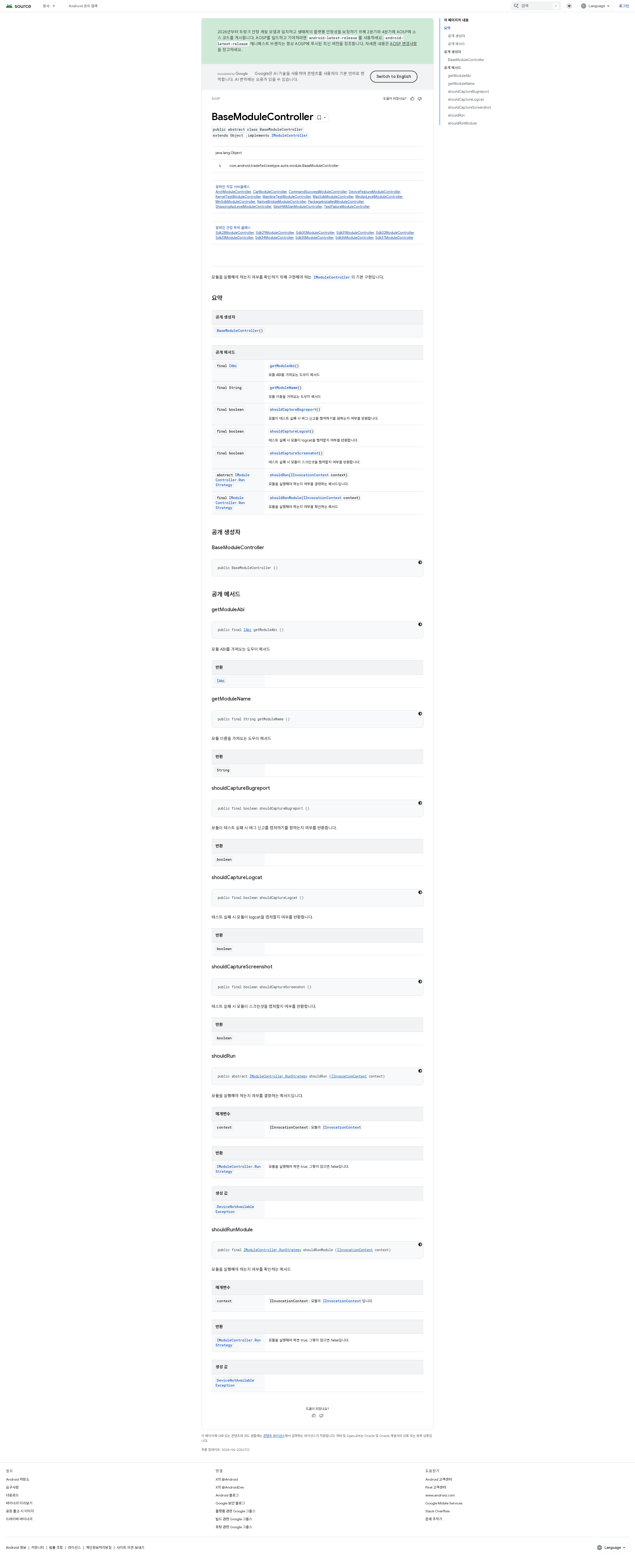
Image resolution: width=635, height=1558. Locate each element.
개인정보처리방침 (99, 1548)
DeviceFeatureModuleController (374, 192)
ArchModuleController (233, 192)
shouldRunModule (285, 497)
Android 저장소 (17, 1479)
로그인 (624, 6)
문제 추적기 (433, 1519)
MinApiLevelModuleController (378, 196)
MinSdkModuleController (235, 201)
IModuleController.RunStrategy (233, 480)
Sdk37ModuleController (394, 237)
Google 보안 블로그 (230, 1503)
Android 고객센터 (438, 1479)
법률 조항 (56, 1548)
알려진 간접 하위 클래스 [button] (315, 232)
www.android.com (440, 1495)
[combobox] (536, 5)
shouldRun (279, 475)
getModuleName (284, 387)
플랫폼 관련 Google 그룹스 (235, 1511)
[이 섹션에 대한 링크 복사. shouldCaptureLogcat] (267, 878)
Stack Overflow (437, 1511)
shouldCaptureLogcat (290, 431)
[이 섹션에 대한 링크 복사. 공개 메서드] (245, 595)
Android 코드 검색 (83, 6)
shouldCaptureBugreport (293, 409)
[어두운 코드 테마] (420, 562)
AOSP (216, 98)
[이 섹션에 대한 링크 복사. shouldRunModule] (258, 1230)
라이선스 (74, 1548)
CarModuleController (270, 192)
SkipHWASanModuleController (297, 206)
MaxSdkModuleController (333, 196)
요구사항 (12, 1487)
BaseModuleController (238, 330)
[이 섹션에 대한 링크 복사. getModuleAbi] (249, 610)
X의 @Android (227, 1479)
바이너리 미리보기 (19, 1503)
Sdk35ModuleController (314, 237)
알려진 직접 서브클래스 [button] (309, 197)
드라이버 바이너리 (19, 1519)
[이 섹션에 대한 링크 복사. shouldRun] (240, 1056)
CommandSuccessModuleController (318, 192)
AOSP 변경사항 (403, 43)
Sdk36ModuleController (354, 237)
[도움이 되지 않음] (419, 98)
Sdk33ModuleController (234, 237)
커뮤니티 (37, 1548)
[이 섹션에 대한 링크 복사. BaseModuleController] (269, 548)
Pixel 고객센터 (435, 1487)
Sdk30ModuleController (315, 232)
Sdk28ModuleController (235, 232)
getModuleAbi (282, 365)
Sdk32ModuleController (395, 232)
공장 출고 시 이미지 (20, 1511)
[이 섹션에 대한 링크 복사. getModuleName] (256, 699)
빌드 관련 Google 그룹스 (234, 1519)
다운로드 (12, 1495)
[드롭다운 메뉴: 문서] (56, 6)
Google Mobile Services (443, 1503)
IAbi (233, 365)
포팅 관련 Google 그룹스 (234, 1527)
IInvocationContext (310, 475)
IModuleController (289, 135)
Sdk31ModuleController (355, 232)
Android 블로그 (227, 1495)
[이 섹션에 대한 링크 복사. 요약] (227, 299)
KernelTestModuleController (238, 196)
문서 (46, 6)
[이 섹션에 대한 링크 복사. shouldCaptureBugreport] (275, 789)
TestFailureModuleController (347, 206)
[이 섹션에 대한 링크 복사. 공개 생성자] (245, 533)
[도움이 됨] (412, 98)
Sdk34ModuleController (274, 237)
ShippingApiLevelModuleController (243, 206)
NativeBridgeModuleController (281, 201)
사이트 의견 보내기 (130, 1548)
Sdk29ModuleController (275, 232)
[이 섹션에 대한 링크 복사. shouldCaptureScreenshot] (277, 967)
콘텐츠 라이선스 (274, 1436)
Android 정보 (16, 1548)
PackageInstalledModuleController (336, 201)
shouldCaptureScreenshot (294, 453)
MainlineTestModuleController (287, 196)
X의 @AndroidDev (230, 1487)
